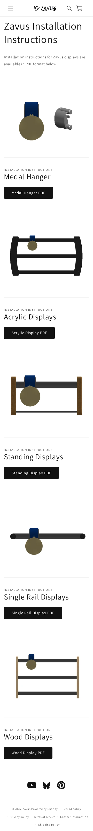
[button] (10, 8)
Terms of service (44, 817)
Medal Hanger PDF (28, 192)
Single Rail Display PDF (33, 612)
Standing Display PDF (31, 472)
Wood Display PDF (28, 752)
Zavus (26, 809)
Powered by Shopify (44, 809)
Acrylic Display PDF (29, 332)
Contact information (74, 817)
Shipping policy (49, 824)
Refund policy (72, 809)
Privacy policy (19, 817)
